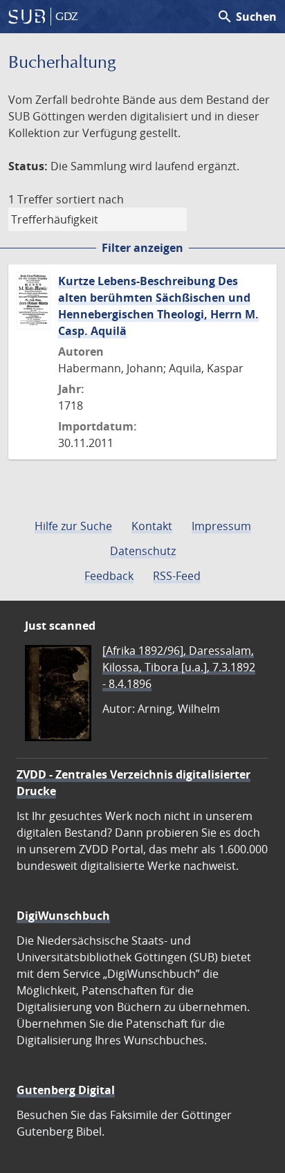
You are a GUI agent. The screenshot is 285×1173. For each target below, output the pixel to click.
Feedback (109, 575)
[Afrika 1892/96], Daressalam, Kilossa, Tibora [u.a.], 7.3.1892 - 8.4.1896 (178, 667)
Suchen (247, 16)
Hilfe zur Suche (73, 526)
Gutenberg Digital (66, 1090)
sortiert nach (90, 199)
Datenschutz (143, 550)
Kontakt (151, 526)
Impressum (221, 526)
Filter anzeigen (142, 247)
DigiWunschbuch (63, 915)
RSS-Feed (177, 575)
